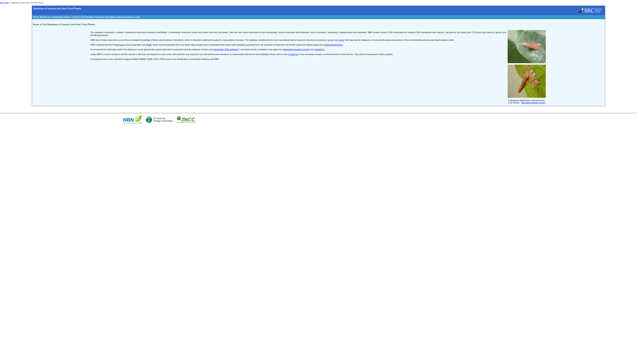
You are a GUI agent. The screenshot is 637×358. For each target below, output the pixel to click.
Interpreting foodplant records (296, 49)
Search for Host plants (105, 17)
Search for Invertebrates (83, 17)
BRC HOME (4, 3)
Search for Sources (125, 17)
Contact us (293, 54)
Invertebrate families (61, 17)
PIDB (148, 45)
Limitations (319, 49)
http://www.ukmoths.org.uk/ (533, 103)
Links (137, 17)
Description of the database (226, 49)
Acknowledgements (333, 45)
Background (45, 17)
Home (35, 17)
